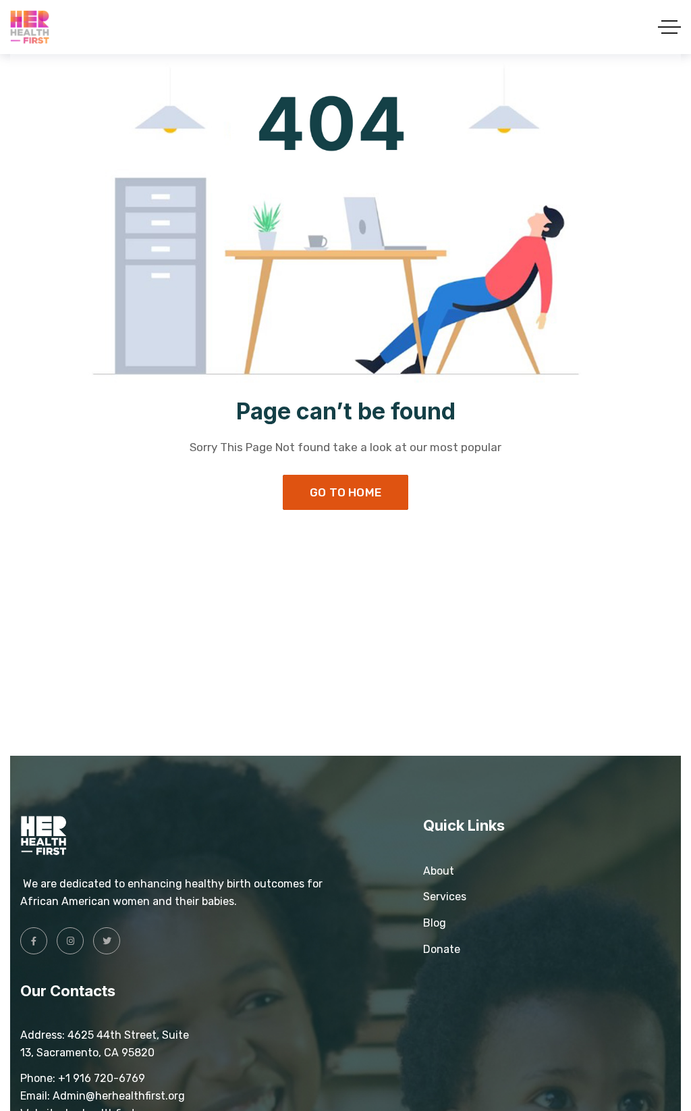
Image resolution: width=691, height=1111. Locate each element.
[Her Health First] (29, 27)
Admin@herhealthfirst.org (120, 1095)
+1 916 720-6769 (101, 1078)
